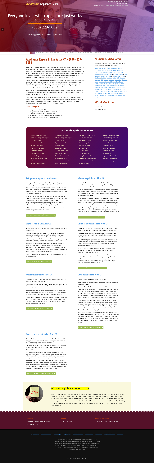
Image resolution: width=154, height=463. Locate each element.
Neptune (121, 83)
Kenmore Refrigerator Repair (111, 137)
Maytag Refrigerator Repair (38, 135)
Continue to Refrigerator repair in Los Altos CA (40, 215)
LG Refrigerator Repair (85, 137)
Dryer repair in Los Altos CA (38, 223)
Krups (96, 82)
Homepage (36, 434)
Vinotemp (98, 95)
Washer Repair (54, 53)
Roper (110, 87)
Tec (118, 91)
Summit (107, 91)
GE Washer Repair (36, 140)
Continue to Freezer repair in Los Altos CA (39, 308)
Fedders (121, 74)
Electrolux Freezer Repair (62, 161)
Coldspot (102, 72)
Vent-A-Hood (106, 93)
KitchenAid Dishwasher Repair (87, 158)
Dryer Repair (65, 53)
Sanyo (123, 87)
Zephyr (97, 97)
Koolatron (124, 80)
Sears (102, 89)
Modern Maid (107, 83)
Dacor (107, 72)
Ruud (113, 87)
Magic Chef (115, 82)
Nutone (103, 85)
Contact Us (119, 53)
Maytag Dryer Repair (85, 145)
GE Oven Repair (83, 148)
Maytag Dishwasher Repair (86, 156)
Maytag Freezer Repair (109, 161)
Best (103, 70)
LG (111, 82)
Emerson (115, 74)
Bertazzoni (98, 70)
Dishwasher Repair (76, 53)
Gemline (122, 76)
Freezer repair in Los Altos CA (39, 274)
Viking (121, 93)
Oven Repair (97, 53)
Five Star (103, 76)
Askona (120, 68)
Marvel (121, 82)
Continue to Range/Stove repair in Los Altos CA (40, 373)
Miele (101, 83)
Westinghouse (118, 95)
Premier (97, 87)
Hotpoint (97, 80)
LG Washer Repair (60, 140)
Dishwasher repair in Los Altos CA (93, 223)
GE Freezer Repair (84, 163)
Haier (114, 78)
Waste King (104, 95)
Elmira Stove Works (106, 74)
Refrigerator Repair (42, 53)
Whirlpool (111, 95)
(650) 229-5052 (77, 27)
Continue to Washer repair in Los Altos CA (90, 217)
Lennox (107, 82)
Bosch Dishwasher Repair (62, 156)
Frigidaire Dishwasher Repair (111, 156)
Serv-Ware (108, 89)
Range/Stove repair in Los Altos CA (41, 334)
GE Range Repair (83, 150)
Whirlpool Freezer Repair (86, 161)
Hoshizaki (122, 78)
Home (32, 53)
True (96, 93)
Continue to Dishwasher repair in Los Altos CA (91, 268)
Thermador (114, 91)
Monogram (115, 83)
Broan (117, 70)
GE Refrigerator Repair (61, 135)
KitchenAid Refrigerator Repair (39, 137)
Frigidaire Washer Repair (62, 143)
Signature (118, 89)
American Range (112, 68)
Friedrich (108, 76)
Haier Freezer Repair (61, 163)
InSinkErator (120, 72)
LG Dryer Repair (107, 143)
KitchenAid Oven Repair (37, 148)
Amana (105, 68)
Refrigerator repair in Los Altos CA (41, 178)
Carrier (97, 72)
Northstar (98, 85)
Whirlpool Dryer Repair (85, 143)
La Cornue (102, 82)
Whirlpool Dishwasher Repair (39, 158)
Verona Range (115, 93)
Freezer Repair (87, 53)
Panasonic (112, 85)
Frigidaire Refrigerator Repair (111, 135)
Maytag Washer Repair (85, 140)
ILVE (102, 80)
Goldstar (103, 78)
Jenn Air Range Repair (37, 156)
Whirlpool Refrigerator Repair (87, 135)
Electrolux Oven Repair (37, 150)
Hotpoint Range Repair (37, 153)
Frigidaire (115, 76)
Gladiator (97, 78)
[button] (2, 29)
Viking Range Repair (60, 153)
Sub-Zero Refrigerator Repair (63, 137)
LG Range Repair (107, 153)
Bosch (113, 70)
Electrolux (98, 74)
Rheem (105, 87)
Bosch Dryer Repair (108, 145)
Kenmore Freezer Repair (38, 163)
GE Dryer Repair (59, 145)
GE (119, 76)
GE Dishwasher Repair (61, 158)
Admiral (97, 68)
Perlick (122, 85)
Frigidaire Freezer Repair (110, 158)
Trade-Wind (123, 91)
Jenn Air (106, 80)
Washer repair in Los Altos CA (91, 178)
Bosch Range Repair (108, 150)
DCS (115, 72)
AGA (101, 68)
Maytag (97, 83)
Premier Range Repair (85, 153)
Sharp (113, 89)
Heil (118, 78)
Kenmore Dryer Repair (37, 145)
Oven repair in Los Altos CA (90, 274)
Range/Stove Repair (108, 53)
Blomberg (108, 70)
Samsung (118, 87)
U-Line (100, 93)
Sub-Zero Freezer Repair (38, 161)
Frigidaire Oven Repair (61, 150)
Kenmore (111, 80)
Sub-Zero (102, 91)
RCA (102, 87)
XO (124, 95)
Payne (118, 85)
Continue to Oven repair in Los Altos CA (89, 327)
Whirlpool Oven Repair (109, 148)
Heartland (109, 78)
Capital (121, 70)
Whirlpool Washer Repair (110, 140)
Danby (111, 72)
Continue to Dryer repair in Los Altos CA (38, 261)
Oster (107, 85)
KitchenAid (118, 80)
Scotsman (97, 89)
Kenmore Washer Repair (38, 143)
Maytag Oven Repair (60, 148)
